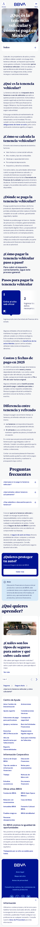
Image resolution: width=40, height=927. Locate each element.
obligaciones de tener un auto (15, 125)
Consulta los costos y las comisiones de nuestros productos (20, 888)
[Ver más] (20, 628)
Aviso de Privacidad (17, 920)
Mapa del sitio (20, 876)
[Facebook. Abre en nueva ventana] (12, 897)
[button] (11, 302)
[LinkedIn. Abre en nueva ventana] (28, 897)
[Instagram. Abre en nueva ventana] (23, 897)
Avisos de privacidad (20, 880)
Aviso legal (20, 872)
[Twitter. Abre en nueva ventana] (17, 897)
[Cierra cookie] (36, 900)
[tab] (11, 302)
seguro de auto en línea (21, 535)
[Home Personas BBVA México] (20, 4)
